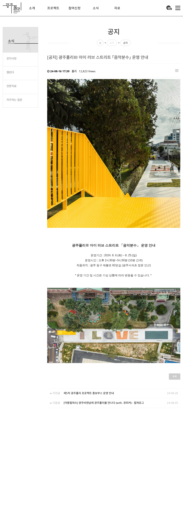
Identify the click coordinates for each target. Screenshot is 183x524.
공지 (125, 43)
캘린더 (10, 72)
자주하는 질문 (14, 100)
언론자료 (11, 86)
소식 (112, 43)
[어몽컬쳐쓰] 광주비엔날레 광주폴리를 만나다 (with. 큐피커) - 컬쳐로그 (104, 403)
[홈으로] (12, 7)
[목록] (176, 70)
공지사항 (11, 58)
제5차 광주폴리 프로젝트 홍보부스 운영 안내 (89, 393)
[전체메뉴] (177, 8)
